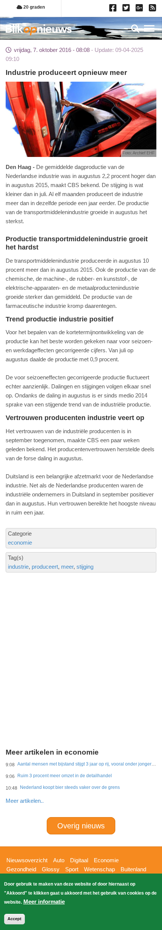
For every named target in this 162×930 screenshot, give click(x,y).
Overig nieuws (81, 826)
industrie (18, 566)
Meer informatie (44, 901)
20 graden (33, 7)
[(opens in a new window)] (114, 9)
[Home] (39, 29)
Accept (14, 918)
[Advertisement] (81, 628)
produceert (45, 566)
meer (67, 566)
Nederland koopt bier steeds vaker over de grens (70, 787)
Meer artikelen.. (25, 801)
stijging (84, 566)
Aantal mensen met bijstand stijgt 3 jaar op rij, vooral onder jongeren (87, 764)
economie (20, 542)
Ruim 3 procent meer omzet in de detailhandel (64, 775)
